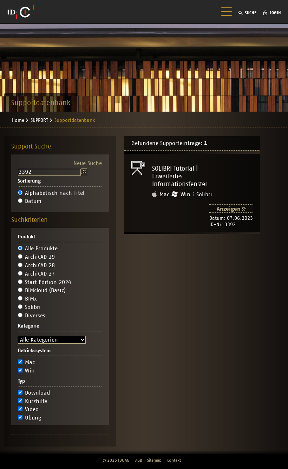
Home (18, 120)
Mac (30, 362)
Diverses (35, 315)
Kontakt (173, 460)
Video (32, 409)
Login (275, 13)
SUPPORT (39, 120)
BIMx (31, 299)
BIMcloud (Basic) (45, 290)
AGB (138, 460)
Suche (250, 13)
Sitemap (154, 460)
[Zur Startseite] (21, 12)
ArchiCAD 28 (40, 265)
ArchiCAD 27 (40, 274)
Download (37, 393)
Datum (33, 201)
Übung (33, 418)
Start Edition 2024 (48, 282)
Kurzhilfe (36, 401)
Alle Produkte (41, 248)
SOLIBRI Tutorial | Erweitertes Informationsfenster (179, 176)
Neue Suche (87, 163)
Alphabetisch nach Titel (54, 193)
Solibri (33, 307)
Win (30, 371)
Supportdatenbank (74, 120)
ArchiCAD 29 (40, 257)
